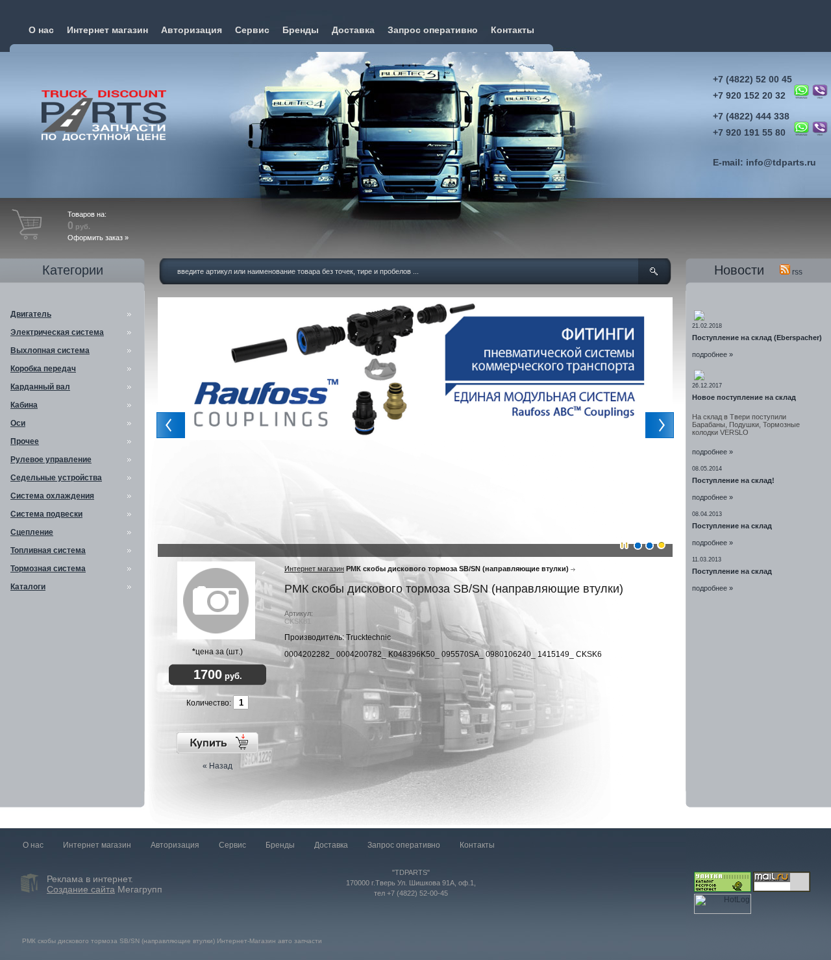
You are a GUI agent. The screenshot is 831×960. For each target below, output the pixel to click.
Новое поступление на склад (744, 397)
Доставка (353, 30)
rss (796, 272)
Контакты (512, 30)
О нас (41, 30)
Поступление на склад (732, 526)
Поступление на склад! (733, 480)
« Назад (217, 765)
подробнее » (712, 354)
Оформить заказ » (98, 237)
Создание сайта (81, 889)
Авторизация (191, 30)
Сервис (252, 30)
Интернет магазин (107, 30)
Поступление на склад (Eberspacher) (757, 337)
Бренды (300, 30)
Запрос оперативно (433, 30)
